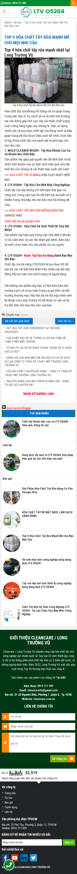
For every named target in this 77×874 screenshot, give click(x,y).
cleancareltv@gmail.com (42, 690)
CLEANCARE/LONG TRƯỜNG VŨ (33, 867)
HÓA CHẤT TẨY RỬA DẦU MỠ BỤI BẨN (33, 210)
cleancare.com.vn (44, 699)
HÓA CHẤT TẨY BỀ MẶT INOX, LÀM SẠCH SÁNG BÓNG (47, 514)
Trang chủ (10, 793)
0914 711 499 (19, 3)
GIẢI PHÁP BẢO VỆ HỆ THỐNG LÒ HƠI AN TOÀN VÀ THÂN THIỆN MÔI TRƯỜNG (35, 340)
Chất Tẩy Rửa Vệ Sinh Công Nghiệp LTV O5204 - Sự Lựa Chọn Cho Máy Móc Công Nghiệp (46, 610)
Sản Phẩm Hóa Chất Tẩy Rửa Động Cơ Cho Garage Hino (47, 490)
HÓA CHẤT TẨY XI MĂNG (25, 175)
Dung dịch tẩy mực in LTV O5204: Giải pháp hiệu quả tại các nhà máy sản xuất (47, 456)
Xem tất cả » (65, 321)
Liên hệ (8, 812)
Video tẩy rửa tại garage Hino (22, 221)
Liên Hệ (7, 445)
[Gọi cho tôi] (9, 865)
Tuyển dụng (10, 807)
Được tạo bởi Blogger (18, 408)
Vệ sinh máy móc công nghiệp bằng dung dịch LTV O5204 (46, 561)
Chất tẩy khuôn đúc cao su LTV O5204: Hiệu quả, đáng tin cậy (45, 423)
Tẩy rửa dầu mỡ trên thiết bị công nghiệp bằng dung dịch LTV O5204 (46, 585)
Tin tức (8, 798)
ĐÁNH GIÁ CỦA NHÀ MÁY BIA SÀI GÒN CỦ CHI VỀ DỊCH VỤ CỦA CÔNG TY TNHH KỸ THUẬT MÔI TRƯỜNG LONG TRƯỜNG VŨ (37, 361)
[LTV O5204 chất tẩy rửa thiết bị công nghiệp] (42, 11)
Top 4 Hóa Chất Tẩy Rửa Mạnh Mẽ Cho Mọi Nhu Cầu (47, 537)
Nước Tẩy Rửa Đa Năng (39, 255)
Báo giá (7, 478)
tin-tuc (24, 314)
